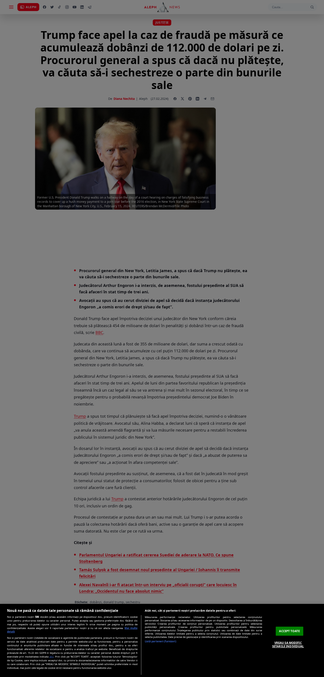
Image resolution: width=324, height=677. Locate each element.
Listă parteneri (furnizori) (160, 641)
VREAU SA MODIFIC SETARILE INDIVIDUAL (288, 644)
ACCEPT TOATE (289, 631)
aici (51, 656)
